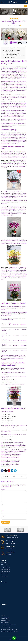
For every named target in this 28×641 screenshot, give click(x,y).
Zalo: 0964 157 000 (5, 618)
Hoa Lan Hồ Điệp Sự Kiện (7, 418)
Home (9, 13)
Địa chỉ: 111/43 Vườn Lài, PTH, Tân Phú (9, 629)
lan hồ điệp (3, 78)
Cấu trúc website (4, 576)
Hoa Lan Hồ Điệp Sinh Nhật (7, 414)
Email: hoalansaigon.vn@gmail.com (8, 624)
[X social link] (5, 470)
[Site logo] (14, 1)
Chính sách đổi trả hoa (5, 571)
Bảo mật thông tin (4, 573)
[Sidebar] (1, 194)
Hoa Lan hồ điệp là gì (5, 132)
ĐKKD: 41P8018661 (5, 622)
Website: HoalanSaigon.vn (6, 627)
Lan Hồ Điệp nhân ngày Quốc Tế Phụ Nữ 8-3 (11, 50)
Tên (2, 504)
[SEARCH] (25, 6)
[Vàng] (7, 529)
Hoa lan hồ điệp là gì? (8, 51)
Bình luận (3, 489)
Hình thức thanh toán (5, 564)
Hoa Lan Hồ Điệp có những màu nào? (11, 53)
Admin (10, 25)
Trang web (3, 515)
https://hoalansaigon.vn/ (10, 436)
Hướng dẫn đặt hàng (5, 567)
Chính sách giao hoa (5, 569)
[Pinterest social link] (8, 470)
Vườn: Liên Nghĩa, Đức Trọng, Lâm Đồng (9, 631)
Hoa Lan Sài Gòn (8, 119)
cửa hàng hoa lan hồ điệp (17, 429)
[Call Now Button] (14, 638)
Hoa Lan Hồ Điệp (16, 13)
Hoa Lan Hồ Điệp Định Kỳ (7, 422)
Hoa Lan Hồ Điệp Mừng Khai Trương (9, 416)
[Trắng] (20, 529)
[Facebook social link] (2, 470)
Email (2, 510)
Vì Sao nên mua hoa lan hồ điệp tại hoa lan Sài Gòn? (14, 55)
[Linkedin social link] (12, 470)
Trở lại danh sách (14, 476)
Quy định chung (4, 562)
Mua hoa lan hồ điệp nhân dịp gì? (10, 57)
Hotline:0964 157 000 (5, 620)
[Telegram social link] (15, 470)
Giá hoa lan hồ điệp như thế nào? (10, 54)
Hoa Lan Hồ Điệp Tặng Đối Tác (8, 420)
